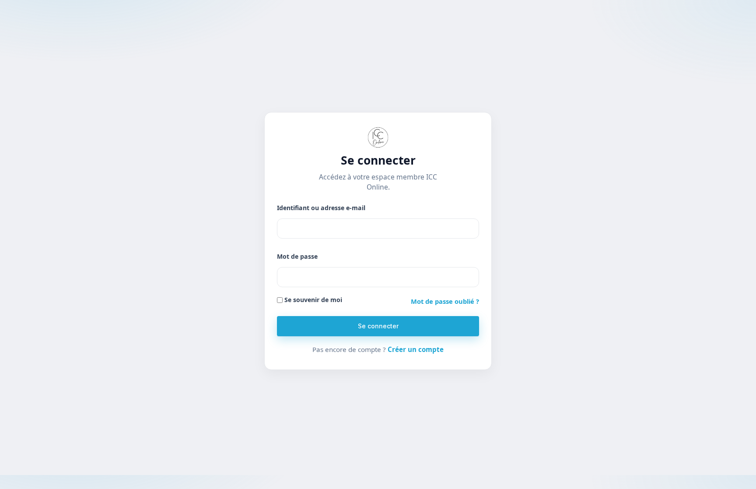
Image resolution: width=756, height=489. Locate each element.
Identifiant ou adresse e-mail (321, 208)
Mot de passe (297, 256)
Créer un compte (416, 349)
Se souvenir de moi (312, 300)
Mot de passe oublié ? (445, 301)
